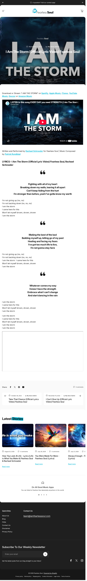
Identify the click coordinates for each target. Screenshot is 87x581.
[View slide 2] (41, 494)
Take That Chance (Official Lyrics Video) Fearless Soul (24, 400)
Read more (6, 466)
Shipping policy (37, 576)
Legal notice (57, 576)
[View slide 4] (46, 494)
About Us (5, 516)
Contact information (47, 576)
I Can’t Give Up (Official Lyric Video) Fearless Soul (59, 400)
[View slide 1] (39, 494)
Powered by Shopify (50, 573)
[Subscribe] (45, 554)
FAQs (4, 522)
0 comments (79, 387)
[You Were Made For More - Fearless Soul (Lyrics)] (50, 435)
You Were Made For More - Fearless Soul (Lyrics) (47, 457)
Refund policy (28, 576)
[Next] (82, 2)
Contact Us (6, 525)
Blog (4, 519)
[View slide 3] (44, 494)
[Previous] (3, 2)
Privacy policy (19, 576)
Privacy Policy (7, 532)
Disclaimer (6, 528)
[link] (36, 516)
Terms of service (65, 576)
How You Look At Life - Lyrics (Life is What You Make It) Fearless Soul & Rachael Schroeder (17, 458)
